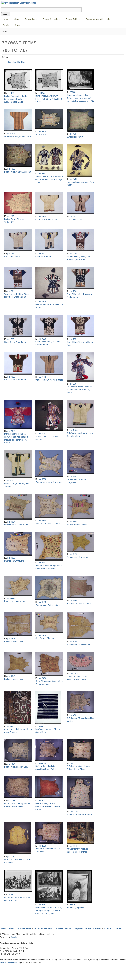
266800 (73, 92)
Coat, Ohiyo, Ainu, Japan (15, 342)
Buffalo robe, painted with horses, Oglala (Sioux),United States (48, 98)
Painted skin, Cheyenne (15, 560)
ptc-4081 (11, 763)
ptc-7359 (74, 339)
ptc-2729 (74, 178)
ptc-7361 (11, 339)
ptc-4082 (74, 715)
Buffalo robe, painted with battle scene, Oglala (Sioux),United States (15, 98)
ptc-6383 (42, 479)
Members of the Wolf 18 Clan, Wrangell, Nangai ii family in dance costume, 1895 (48, 910)
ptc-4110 (42, 131)
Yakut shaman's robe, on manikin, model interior (77, 850)
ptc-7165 (11, 480)
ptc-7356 (42, 376)
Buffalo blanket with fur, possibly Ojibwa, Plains (45, 767)
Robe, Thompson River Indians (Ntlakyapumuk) (49, 682)
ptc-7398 (42, 216)
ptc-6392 (42, 601)
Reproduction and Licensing (98, 19)
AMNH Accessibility (8, 962)
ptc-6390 (74, 641)
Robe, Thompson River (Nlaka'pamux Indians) (77, 678)
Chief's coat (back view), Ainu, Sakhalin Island (80, 434)
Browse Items (31, 19)
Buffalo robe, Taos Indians (78, 644)
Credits (6, 25)
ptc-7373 (74, 216)
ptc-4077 (42, 800)
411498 (10, 93)
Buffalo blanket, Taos (13, 641)
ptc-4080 (42, 763)
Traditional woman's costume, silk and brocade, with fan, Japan (80, 389)
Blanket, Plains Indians (77, 524)
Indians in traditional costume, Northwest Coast (17, 899)
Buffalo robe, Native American (17, 171)
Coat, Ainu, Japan (75, 219)
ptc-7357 (11, 133)
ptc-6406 (42, 678)
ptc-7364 (11, 290)
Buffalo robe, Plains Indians (79, 603)
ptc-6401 (74, 476)
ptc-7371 (42, 253)
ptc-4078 (11, 800)
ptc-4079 (74, 763)
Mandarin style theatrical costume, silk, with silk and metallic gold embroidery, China (16, 438)
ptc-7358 (11, 376)
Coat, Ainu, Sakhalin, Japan (47, 219)
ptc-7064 (74, 383)
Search (6, 14)
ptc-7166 (74, 430)
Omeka (14, 937)
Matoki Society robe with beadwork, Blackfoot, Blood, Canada (47, 806)
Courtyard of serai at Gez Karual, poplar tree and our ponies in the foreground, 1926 (80, 97)
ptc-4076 (74, 811)
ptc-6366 (74, 600)
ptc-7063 (42, 433)
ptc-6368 (42, 520)
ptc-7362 (74, 291)
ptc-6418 (11, 598)
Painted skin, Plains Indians (47, 523)
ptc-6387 (42, 562)
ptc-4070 (11, 856)
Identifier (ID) (14, 61)
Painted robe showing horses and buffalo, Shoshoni (48, 567)
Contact (18, 25)
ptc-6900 (11, 726)
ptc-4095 (11, 168)
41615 (72, 904)
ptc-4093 (42, 845)
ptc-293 (10, 216)
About (16, 19)
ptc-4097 (74, 133)
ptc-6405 (74, 673)
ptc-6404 (11, 638)
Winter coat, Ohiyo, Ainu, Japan (18, 136)
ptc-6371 (11, 675)
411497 (42, 92)
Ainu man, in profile (75, 907)
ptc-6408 (74, 521)
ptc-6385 (11, 557)
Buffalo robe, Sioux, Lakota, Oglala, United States (79, 767)
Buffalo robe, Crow (75, 136)
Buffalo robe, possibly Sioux (16, 766)
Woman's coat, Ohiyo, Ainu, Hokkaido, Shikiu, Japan (79, 258)
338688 (42, 904)
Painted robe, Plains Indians (16, 524)
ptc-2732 (42, 173)
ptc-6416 (42, 635)
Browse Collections (51, 19)
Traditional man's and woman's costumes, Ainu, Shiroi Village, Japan (49, 179)
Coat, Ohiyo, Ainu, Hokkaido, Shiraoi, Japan (48, 343)
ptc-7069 (11, 430)
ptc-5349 (74, 845)
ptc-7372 (11, 253)
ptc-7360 (42, 338)
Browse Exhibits (73, 19)
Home (5, 19)
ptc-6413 (74, 554)
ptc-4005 (42, 726)
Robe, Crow (40, 134)
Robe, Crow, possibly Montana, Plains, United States (18, 805)
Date (23, 61)
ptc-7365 (74, 253)
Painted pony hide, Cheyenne (48, 481)
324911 (10, 894)
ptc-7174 (42, 301)
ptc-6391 (11, 521)
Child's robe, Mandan (44, 638)
